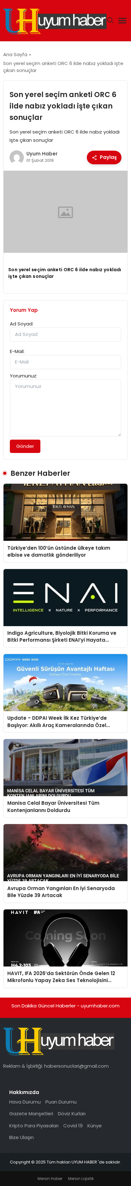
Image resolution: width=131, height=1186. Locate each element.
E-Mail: (17, 351)
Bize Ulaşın (21, 1137)
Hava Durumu (25, 1101)
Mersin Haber (50, 1178)
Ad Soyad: (21, 323)
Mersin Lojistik (81, 1178)
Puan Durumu (61, 1101)
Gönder (25, 446)
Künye (94, 1125)
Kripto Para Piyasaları (34, 1125)
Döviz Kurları (72, 1113)
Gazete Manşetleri (31, 1113)
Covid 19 (73, 1125)
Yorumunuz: (23, 375)
